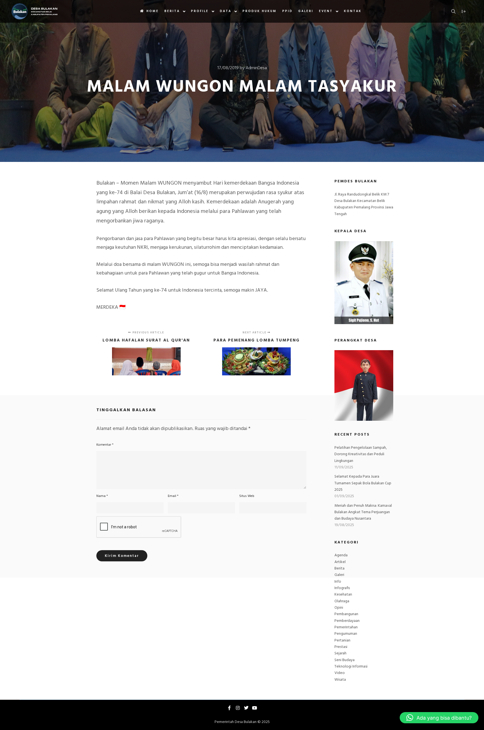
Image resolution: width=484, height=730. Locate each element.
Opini (338, 608)
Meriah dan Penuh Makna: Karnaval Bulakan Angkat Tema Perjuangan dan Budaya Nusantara (363, 512)
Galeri (339, 575)
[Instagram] (237, 708)
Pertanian (342, 640)
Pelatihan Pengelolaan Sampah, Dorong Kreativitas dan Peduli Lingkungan (360, 454)
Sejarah (340, 653)
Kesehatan (343, 594)
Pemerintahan (346, 627)
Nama (102, 496)
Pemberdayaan (347, 621)
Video (339, 673)
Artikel (340, 562)
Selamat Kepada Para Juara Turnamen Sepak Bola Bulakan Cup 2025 (362, 483)
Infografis (342, 588)
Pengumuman (345, 634)
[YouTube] (254, 708)
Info (337, 581)
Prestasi (340, 647)
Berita (339, 568)
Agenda (341, 555)
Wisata (340, 679)
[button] (439, 717)
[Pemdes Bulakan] (34, 11)
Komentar (104, 445)
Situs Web (246, 496)
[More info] (464, 11)
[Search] (453, 11)
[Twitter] (246, 708)
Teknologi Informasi (350, 666)
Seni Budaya (344, 660)
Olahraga (341, 601)
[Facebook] (229, 708)
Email (173, 496)
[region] (363, 385)
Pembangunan (346, 614)
